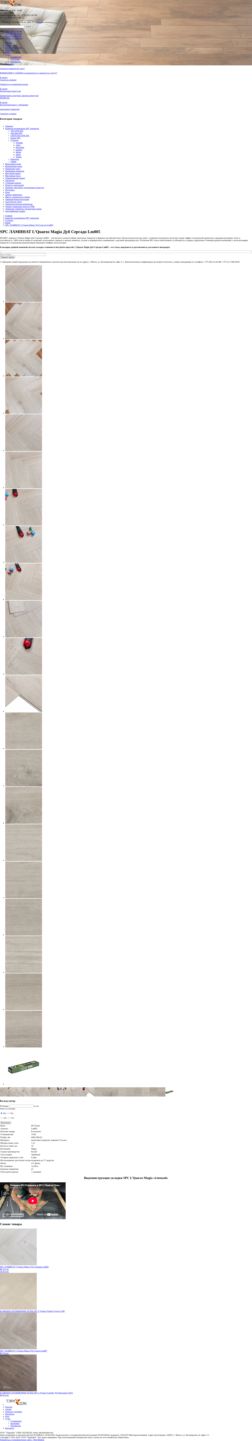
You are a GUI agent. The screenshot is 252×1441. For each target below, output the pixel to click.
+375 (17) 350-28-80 (13, 38)
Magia (18, 152)
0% (4, 1113)
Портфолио (15, 62)
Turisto (19, 157)
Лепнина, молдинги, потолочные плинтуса (24, 187)
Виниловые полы (13, 164)
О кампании (16, 57)
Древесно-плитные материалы (19, 204)
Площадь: (4, 1106)
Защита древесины (13, 195)
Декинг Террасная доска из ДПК (20, 206)
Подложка (9, 190)
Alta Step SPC (16, 133)
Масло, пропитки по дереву (17, 197)
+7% (12, 1118)
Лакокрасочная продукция (17, 199)
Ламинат (9, 126)
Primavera (14, 159)
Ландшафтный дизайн (15, 211)
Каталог (8, 43)
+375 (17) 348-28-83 (12, 36)
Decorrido (20, 147)
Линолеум (9, 180)
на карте (39, 22)
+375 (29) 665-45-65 (13, 34)
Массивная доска (13, 176)
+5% (11, 1113)
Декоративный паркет (15, 178)
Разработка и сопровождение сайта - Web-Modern (22, 1440)
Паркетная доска (12, 169)
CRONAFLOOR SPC (20, 136)
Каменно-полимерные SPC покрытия (22, 128)
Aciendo (19, 143)
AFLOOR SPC (16, 131)
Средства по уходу (13, 202)
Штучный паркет (13, 173)
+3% (5, 1118)
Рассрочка (9, 50)
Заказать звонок (7, 257)
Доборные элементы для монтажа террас (23, 209)
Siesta (18, 154)
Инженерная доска (13, 166)
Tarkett (13, 162)
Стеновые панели (13, 183)
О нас (7, 55)
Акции (8, 45)
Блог (7, 52)
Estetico (19, 150)
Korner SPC (15, 138)
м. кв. (36, 1106)
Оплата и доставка (13, 47)
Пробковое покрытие (14, 171)
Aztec (18, 145)
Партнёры (15, 59)
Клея (7, 192)
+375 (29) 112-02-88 (13, 31)
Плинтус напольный (14, 185)
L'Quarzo (14, 140)
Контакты (9, 64)
